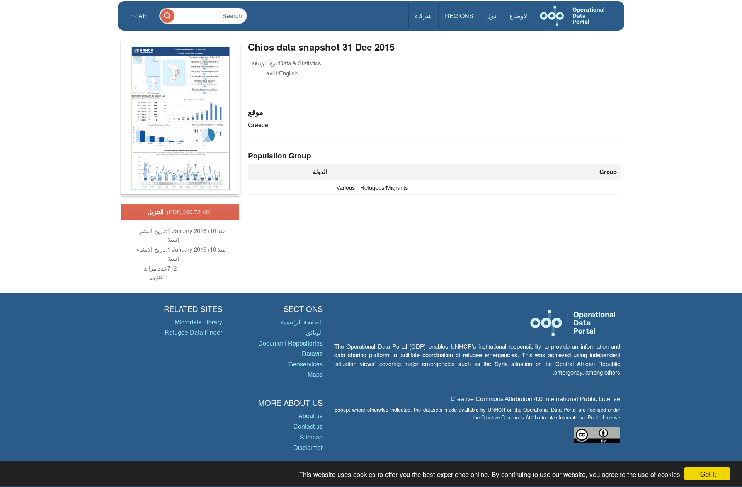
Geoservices (305, 363)
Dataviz (312, 353)
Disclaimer (308, 447)
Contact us (308, 426)
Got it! (707, 473)
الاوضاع (519, 15)
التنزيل (180, 212)
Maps (315, 374)
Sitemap (311, 437)
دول (491, 15)
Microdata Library (198, 321)
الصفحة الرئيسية (302, 321)
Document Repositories (290, 343)
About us (310, 415)
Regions (459, 15)
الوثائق (314, 332)
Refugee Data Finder (193, 332)
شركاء (423, 15)
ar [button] (142, 15)
